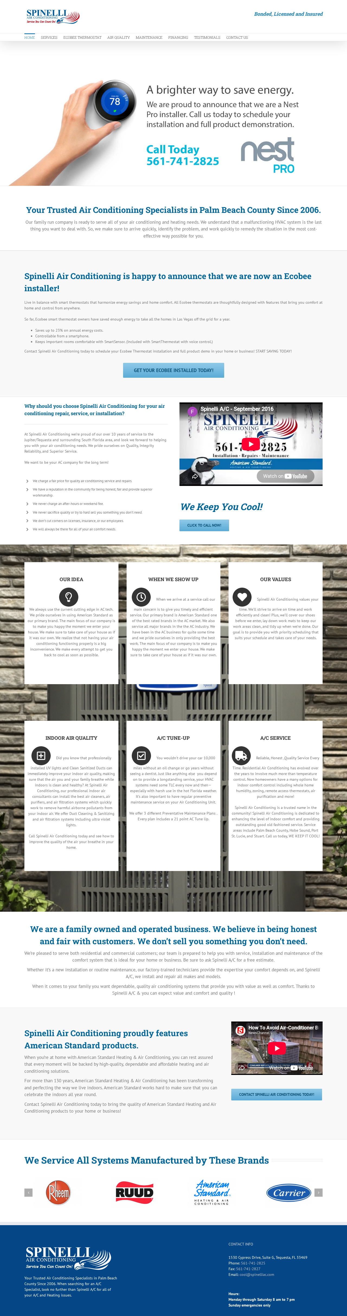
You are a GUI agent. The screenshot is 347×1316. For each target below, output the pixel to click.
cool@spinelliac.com (257, 1274)
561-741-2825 (253, 1263)
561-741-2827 (248, 1268)
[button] (28, 1193)
